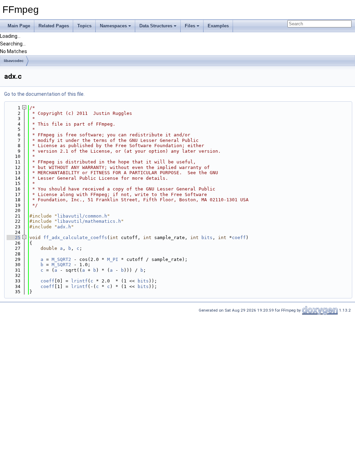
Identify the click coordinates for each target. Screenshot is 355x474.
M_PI (112, 259)
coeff (239, 237)
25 (13, 237)
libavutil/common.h (82, 216)
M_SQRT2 (61, 259)
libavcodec (14, 61)
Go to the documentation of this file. (44, 94)
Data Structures (155, 25)
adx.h (64, 226)
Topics (84, 25)
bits (207, 237)
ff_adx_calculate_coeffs (75, 237)
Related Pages (53, 25)
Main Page (19, 25)
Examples (218, 25)
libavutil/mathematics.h (89, 221)
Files (190, 25)
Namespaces (113, 25)
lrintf (79, 280)
